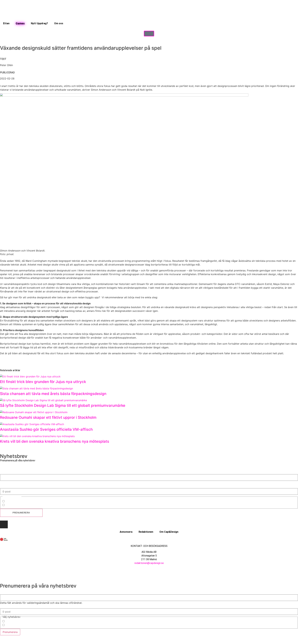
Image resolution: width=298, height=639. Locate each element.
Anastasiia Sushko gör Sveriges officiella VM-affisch (46, 429)
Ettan (6, 23)
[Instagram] (4, 524)
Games (20, 23)
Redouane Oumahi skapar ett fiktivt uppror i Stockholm (48, 417)
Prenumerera (21, 513)
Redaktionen (146, 531)
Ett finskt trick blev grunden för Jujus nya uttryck (43, 381)
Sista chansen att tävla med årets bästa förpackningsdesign (53, 393)
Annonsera (126, 531)
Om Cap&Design (168, 531)
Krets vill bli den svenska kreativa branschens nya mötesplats (54, 441)
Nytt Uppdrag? (39, 23)
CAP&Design (12, 501)
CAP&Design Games (17, 505)
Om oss (58, 23)
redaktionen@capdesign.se (149, 563)
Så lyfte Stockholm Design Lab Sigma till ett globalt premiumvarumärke (63, 405)
